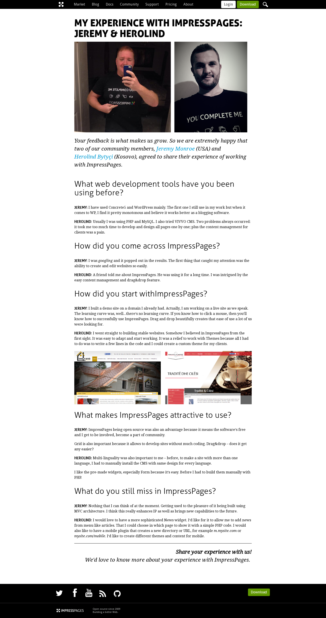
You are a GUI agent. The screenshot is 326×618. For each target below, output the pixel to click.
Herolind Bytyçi (93, 157)
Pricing (171, 4)
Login (228, 4)
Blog (95, 4)
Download (248, 4)
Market (79, 4)
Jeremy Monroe (175, 149)
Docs (109, 4)
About (188, 4)
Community (129, 4)
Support (152, 4)
